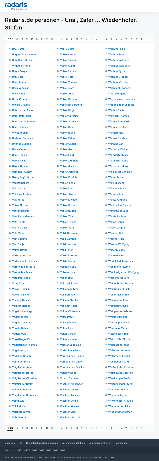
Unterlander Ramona (24, 121)
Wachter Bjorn (116, 71)
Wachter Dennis (69, 400)
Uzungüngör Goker (23, 177)
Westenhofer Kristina (120, 367)
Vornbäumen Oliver (71, 361)
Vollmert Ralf (67, 294)
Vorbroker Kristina (70, 350)
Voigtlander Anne (22, 367)
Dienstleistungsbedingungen (42, 443)
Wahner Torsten (117, 138)
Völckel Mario (20, 406)
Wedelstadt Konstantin (121, 261)
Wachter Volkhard (118, 60)
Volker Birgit (67, 110)
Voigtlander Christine (24, 378)
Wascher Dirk (116, 233)
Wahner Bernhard (118, 121)
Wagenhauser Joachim (121, 99)
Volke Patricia (68, 54)
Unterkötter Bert (21, 115)
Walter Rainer (116, 177)
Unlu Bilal (17, 76)
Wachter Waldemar (119, 65)
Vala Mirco (18, 199)
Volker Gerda (68, 149)
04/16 (55, 450)
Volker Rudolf (68, 210)
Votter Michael (68, 372)
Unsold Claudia (21, 104)
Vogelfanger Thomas (24, 344)
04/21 (20, 450)
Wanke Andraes (117, 199)
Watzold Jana (116, 255)
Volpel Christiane (70, 311)
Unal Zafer (18, 48)
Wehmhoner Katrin (119, 266)
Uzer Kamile (19, 160)
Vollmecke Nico (69, 289)
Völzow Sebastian (70, 344)
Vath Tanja (18, 244)
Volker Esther (68, 138)
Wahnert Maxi (116, 132)
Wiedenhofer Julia (119, 406)
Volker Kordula (68, 177)
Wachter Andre (69, 389)
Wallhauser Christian (120, 171)
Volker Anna (67, 93)
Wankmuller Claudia (120, 205)
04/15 (62, 450)
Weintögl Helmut (117, 316)
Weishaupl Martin (118, 328)
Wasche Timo (116, 238)
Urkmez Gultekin (22, 143)
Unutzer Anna (20, 127)
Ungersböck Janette (24, 54)
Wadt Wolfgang (117, 93)
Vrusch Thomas (69, 378)
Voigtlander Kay (21, 389)
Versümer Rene (21, 277)
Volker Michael (68, 199)
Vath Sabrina (19, 238)
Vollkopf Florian (69, 283)
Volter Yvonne (68, 339)
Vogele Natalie (20, 328)
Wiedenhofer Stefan (120, 411)
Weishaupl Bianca (118, 322)
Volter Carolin (68, 333)
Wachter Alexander (71, 383)
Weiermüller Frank (119, 289)
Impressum (121, 443)
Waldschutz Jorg (118, 166)
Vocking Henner (21, 300)
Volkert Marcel (68, 194)
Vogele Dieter (20, 316)
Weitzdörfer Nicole (119, 339)
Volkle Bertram (68, 255)
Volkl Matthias (68, 244)
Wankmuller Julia (118, 210)
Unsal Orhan (19, 93)
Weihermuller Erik (118, 294)
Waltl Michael (116, 182)
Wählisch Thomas (118, 115)
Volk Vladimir (67, 48)
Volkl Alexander (69, 233)
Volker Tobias (68, 222)
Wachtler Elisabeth (119, 88)
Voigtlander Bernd (22, 372)
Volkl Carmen (68, 238)
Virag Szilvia (19, 283)
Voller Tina (66, 277)
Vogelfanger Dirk (22, 339)
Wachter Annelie (70, 395)
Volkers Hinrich (69, 160)
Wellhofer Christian (119, 356)
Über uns (10, 443)
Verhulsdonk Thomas (24, 261)
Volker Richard (68, 205)
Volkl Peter (66, 249)
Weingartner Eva (118, 300)
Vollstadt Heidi (68, 305)
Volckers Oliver (21, 411)
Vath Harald (18, 222)
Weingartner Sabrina (120, 311)
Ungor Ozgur (19, 71)
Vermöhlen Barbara (23, 266)
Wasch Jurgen (116, 227)
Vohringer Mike (21, 361)
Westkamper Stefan (119, 378)
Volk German (19, 417)
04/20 (27, 450)
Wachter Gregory (118, 76)
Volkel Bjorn (67, 88)
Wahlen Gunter (116, 110)
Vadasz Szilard (20, 182)
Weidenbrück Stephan (121, 283)
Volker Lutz (66, 188)
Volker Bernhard (69, 99)
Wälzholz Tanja (117, 188)
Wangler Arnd (116, 194)
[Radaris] (16, 4)
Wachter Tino (116, 54)
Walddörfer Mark (118, 155)
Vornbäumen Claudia (72, 356)
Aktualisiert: (10, 450)
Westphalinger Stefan (120, 383)
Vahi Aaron (18, 188)
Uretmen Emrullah (22, 138)
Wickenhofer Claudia (120, 400)
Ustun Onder (19, 149)
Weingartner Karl (118, 305)
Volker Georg (68, 143)
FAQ (20, 443)
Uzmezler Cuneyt (22, 171)
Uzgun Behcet (20, 166)
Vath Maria (18, 233)
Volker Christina (69, 115)
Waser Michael (116, 249)
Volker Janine (68, 166)
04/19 (34, 450)
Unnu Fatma (19, 82)
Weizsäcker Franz (118, 344)
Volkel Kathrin (68, 65)
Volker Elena (67, 132)
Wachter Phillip (117, 48)
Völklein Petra (68, 266)
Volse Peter (67, 316)
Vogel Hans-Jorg (22, 311)
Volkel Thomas (68, 82)
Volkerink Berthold (71, 104)
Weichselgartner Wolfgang (123, 272)
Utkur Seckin (19, 155)
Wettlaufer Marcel (118, 389)
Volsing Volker (68, 322)
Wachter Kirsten (69, 406)
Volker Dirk (66, 127)
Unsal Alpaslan (20, 88)
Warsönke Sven (117, 216)
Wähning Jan (115, 143)
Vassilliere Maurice (23, 216)
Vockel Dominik (21, 289)
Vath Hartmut (19, 227)
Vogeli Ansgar (20, 350)
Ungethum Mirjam (22, 60)
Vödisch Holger (21, 305)
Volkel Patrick (68, 71)
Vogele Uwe (19, 333)
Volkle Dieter (67, 261)
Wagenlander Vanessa (121, 104)
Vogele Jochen (21, 322)
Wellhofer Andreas (119, 350)
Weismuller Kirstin (118, 333)
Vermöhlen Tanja (22, 272)
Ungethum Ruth (21, 65)
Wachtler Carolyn (118, 82)
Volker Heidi (67, 155)
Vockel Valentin (21, 294)
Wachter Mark (68, 411)
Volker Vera (67, 227)
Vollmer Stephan (69, 300)
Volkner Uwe (67, 272)
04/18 (41, 450)
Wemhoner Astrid (118, 361)
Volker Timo (67, 216)
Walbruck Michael (118, 149)
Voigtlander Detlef (22, 383)
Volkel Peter (67, 76)
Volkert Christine (70, 121)
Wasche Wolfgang (118, 244)
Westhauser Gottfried (120, 372)
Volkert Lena (67, 182)
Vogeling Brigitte (22, 356)
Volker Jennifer (69, 171)
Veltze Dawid (19, 249)
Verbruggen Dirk (21, 255)
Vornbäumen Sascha (72, 367)
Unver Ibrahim (20, 132)
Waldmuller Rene (118, 160)
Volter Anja (66, 328)
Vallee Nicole (20, 205)
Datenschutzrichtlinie (73, 443)
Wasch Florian (116, 222)
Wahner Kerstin (117, 127)
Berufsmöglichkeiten (100, 443)
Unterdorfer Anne (22, 110)
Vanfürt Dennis (20, 210)
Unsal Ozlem (19, 99)
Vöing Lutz (18, 400)
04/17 (48, 450)
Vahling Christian (22, 194)
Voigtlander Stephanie (25, 395)
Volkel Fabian (68, 60)
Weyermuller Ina (117, 395)
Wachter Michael (70, 417)
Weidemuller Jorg (118, 277)
